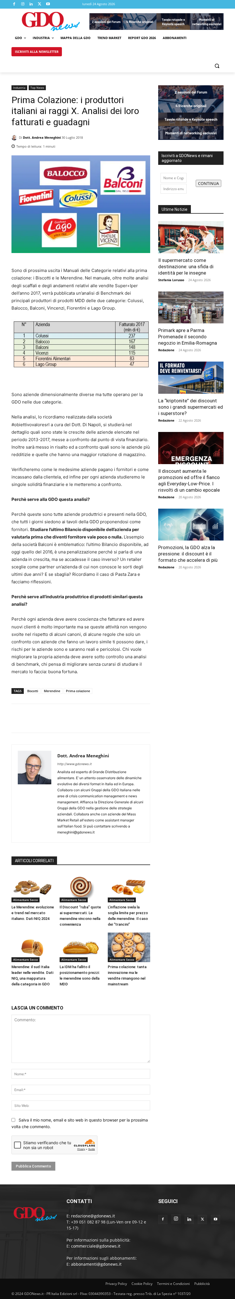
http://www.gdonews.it (74, 764)
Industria (19, 88)
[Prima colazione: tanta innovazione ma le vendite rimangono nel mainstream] (129, 947)
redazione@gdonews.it (93, 1216)
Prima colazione (78, 691)
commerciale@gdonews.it (95, 1246)
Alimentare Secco (25, 900)
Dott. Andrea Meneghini (42, 137)
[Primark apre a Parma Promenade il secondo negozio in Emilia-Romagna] (191, 308)
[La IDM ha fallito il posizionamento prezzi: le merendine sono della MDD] (81, 947)
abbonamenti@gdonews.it (96, 1264)
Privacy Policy (116, 1283)
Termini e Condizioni (173, 1283)
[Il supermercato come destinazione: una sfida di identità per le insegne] (191, 237)
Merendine (52, 691)
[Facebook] (14, 4)
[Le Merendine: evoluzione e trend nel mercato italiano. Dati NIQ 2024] (32, 887)
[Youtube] (48, 4)
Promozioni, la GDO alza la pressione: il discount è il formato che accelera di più (188, 554)
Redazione (166, 350)
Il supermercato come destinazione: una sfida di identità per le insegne (186, 266)
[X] (40, 4)
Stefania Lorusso (171, 280)
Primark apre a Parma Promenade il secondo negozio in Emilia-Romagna (187, 336)
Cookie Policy (142, 1283)
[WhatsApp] (144, 144)
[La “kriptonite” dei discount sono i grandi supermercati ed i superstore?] (191, 378)
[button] (217, 65)
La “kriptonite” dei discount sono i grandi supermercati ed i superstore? (190, 407)
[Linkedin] (31, 4)
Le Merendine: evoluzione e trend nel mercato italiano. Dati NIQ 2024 (32, 913)
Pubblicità (202, 1283)
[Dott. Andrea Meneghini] (15, 137)
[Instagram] (23, 4)
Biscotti (32, 691)
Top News (37, 88)
